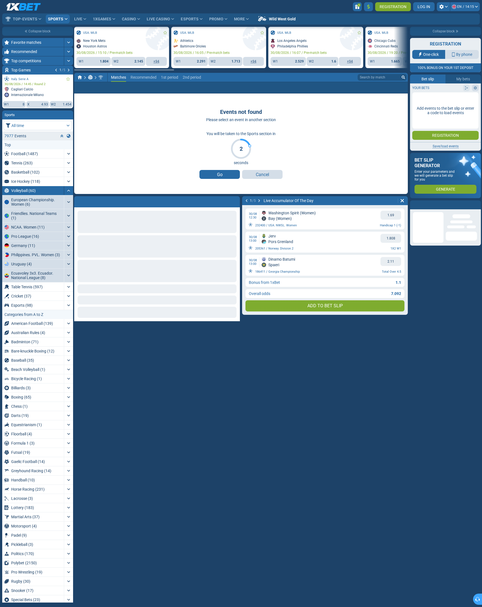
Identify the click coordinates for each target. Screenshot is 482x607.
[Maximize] (68, 42)
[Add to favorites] (68, 79)
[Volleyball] (90, 77)
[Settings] (443, 6)
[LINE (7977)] (79, 77)
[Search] (403, 77)
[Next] (68, 70)
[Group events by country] (68, 136)
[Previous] (56, 70)
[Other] (387, 87)
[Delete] (402, 200)
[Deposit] (368, 6)
